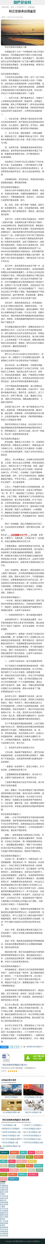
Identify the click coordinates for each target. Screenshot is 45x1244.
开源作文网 (4, 1188)
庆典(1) (12, 1161)
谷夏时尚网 (4, 1190)
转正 (17, 1047)
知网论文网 (4, 1198)
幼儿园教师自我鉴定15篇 (12, 1146)
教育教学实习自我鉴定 (11, 1129)
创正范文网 (4, 1236)
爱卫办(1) (4, 1152)
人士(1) (12, 1166)
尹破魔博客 (4, 1186)
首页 (12, 7)
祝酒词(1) (38, 1157)
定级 (11, 1047)
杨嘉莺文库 (4, 1213)
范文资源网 (4, 1211)
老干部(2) (38, 1166)
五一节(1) (20, 1157)
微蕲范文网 (4, 1215)
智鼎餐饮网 (4, 1227)
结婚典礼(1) (21, 1161)
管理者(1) (14, 1152)
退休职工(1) (13, 1179)
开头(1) (31, 1152)
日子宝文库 (4, 1209)
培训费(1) (12, 1174)
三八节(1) (4, 1170)
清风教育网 (4, 1231)
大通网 (2, 1206)
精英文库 (3, 1200)
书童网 (2, 1194)
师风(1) (23, 1170)
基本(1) (12, 1157)
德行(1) (31, 1170)
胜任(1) (3, 1179)
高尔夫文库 (4, 1229)
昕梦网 (2, 1225)
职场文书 (21, 7)
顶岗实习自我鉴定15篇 (11, 1135)
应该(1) (23, 1152)
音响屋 (2, 1184)
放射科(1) (32, 1161)
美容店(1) (22, 1174)
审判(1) (39, 1170)
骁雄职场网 (4, 1223)
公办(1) (3, 1174)
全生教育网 (4, 1234)
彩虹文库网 (4, 1217)
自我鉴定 (31, 7)
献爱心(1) (20, 1166)
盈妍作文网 (4, 1192)
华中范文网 (4, 1196)
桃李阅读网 (4, 1202)
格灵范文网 (4, 1204)
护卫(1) (3, 1157)
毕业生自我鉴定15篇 (10, 1142)
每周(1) (3, 1161)
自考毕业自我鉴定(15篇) (11, 1132)
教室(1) (3, 1166)
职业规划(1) (33, 1174)
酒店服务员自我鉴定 (33, 1046)
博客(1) (29, 1157)
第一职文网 (4, 1221)
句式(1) (39, 1152)
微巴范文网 (19, 1241)
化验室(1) (14, 1170)
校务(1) (29, 1166)
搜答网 (2, 1219)
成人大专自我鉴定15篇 (32, 1132)
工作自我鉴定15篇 (9, 1125)
